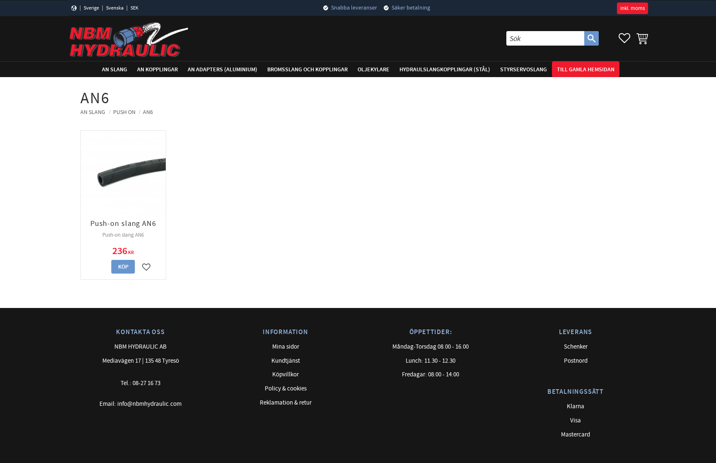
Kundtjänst (285, 361)
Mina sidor (285, 347)
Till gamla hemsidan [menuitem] (585, 69)
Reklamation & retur (286, 403)
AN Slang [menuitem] (114, 69)
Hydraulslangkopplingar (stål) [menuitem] (444, 69)
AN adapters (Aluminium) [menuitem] (222, 69)
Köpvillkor (285, 374)
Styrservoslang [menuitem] (523, 69)
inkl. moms (632, 8)
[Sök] (591, 38)
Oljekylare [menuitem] (373, 69)
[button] (624, 38)
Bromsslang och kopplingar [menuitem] (307, 69)
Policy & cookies (286, 389)
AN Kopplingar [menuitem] (157, 69)
